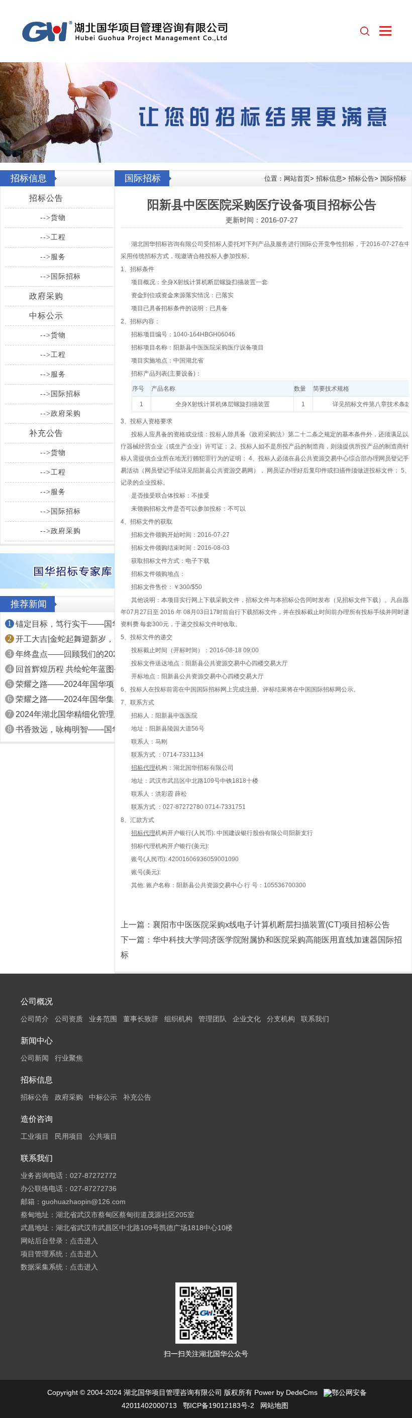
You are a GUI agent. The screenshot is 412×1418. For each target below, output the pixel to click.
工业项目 (35, 1136)
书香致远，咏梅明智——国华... (71, 729)
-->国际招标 (60, 276)
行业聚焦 (69, 1058)
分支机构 (281, 1019)
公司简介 (35, 1019)
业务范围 (103, 1019)
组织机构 (178, 1019)
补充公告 (46, 433)
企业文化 (247, 1019)
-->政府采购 (60, 413)
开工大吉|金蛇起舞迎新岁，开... (72, 639)
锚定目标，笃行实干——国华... (71, 624)
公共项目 (103, 1136)
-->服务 (53, 257)
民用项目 (69, 1136)
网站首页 (297, 178)
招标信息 (329, 178)
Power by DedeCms (286, 1392)
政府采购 (46, 296)
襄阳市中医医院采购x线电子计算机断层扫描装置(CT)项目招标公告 (271, 924)
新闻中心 (37, 1040)
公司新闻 (35, 1058)
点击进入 (84, 1241)
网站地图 (274, 1405)
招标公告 (46, 198)
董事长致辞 (140, 1019)
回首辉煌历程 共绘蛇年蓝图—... (72, 669)
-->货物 (53, 217)
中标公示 (46, 315)
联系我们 (315, 1019)
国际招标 (393, 178)
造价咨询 (37, 1119)
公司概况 (37, 1001)
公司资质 (69, 1019)
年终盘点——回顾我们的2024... (72, 654)
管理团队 (212, 1019)
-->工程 (53, 237)
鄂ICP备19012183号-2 (218, 1405)
